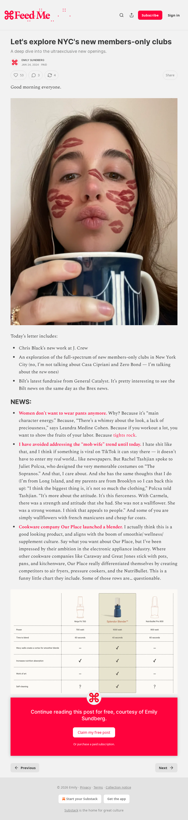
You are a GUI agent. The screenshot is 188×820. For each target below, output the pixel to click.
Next (163, 767)
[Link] (4, 402)
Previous (28, 767)
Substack (71, 810)
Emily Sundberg (33, 60)
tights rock (123, 435)
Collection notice (118, 787)
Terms (98, 787)
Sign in (174, 15)
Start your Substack (82, 799)
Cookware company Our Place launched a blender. (71, 527)
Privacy (85, 787)
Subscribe (150, 15)
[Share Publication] (131, 15)
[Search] (121, 15)
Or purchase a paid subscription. (94, 744)
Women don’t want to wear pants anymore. (63, 413)
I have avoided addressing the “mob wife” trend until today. (80, 444)
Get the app (116, 799)
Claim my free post (94, 732)
